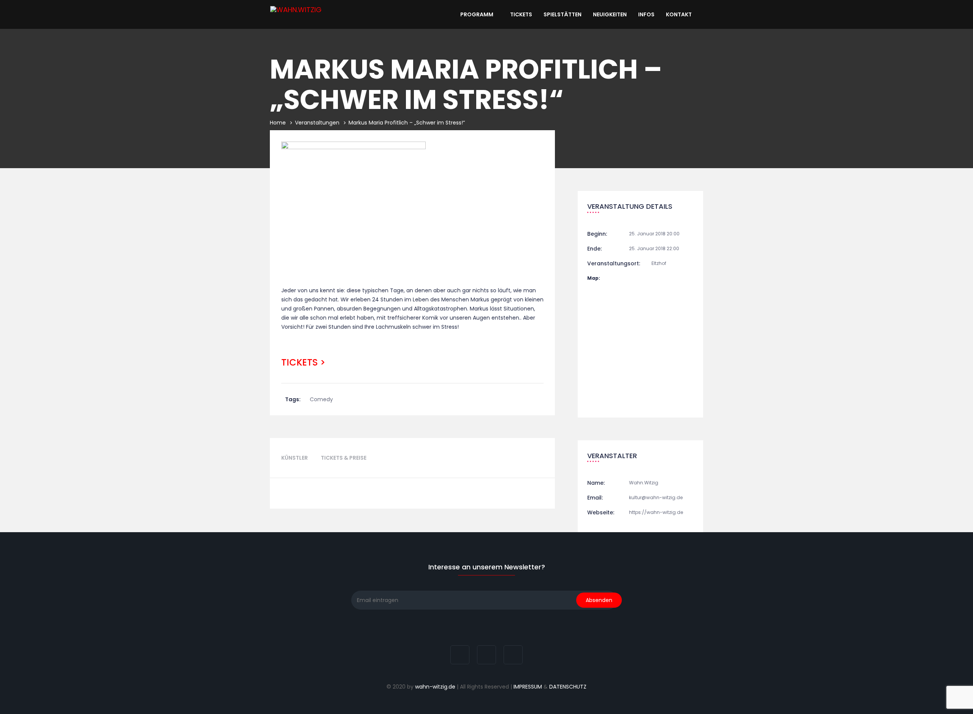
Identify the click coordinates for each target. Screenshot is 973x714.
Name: (596, 483)
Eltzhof (658, 263)
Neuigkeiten (610, 14)
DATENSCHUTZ (567, 686)
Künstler (294, 458)
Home (278, 122)
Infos (646, 14)
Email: (595, 497)
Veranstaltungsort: (613, 263)
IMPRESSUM (527, 686)
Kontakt (679, 14)
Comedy (321, 399)
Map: (593, 278)
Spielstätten (563, 14)
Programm (477, 14)
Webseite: (600, 512)
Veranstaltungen (317, 122)
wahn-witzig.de (435, 686)
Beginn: (597, 234)
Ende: (594, 248)
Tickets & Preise (343, 458)
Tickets (521, 14)
